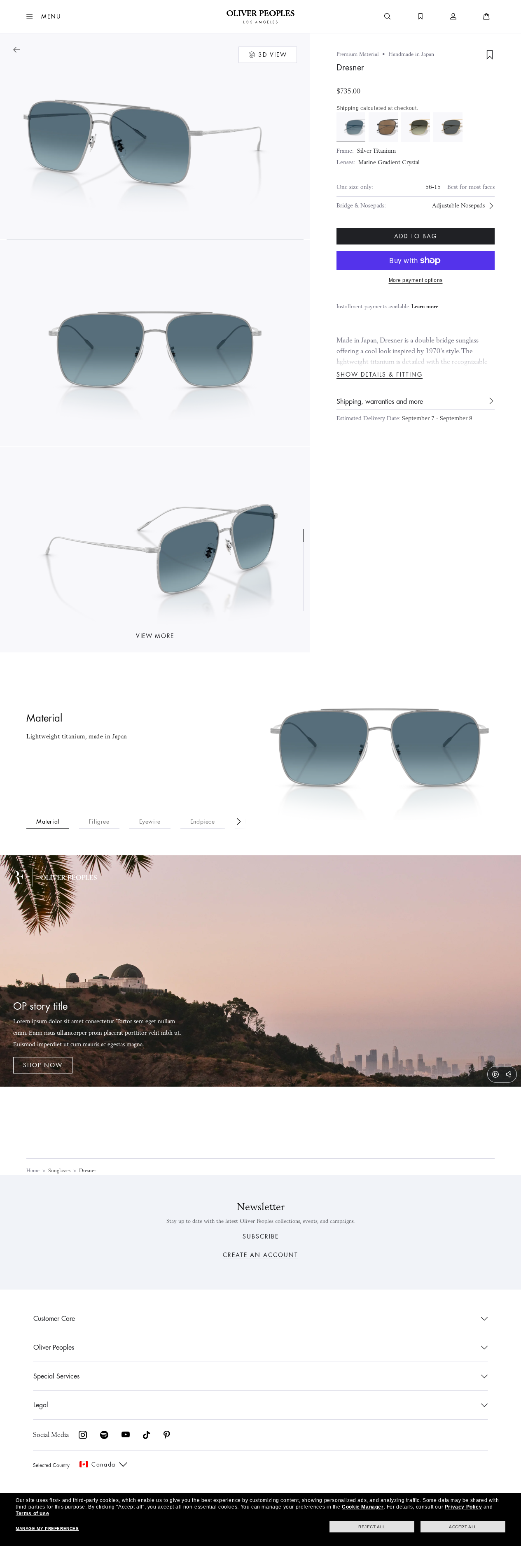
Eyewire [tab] (150, 821)
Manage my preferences (47, 1528)
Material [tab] (47, 821)
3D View (272, 55)
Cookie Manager (362, 1507)
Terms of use (32, 1513)
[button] (44, 16)
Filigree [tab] (99, 821)
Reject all (371, 1527)
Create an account (260, 1255)
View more (155, 636)
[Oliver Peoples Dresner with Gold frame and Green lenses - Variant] (415, 127)
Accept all (463, 1527)
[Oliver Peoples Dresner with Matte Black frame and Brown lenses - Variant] (383, 127)
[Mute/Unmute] (508, 1074)
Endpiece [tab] (202, 821)
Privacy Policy (463, 1507)
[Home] (260, 16)
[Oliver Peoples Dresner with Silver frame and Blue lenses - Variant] (350, 127)
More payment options (416, 280)
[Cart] (486, 16)
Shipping (347, 108)
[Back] (16, 49)
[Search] (387, 16)
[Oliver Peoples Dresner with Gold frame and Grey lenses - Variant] (447, 127)
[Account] (453, 16)
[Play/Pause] (495, 1074)
